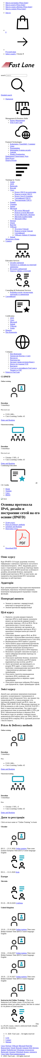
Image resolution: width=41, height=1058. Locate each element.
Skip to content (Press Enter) (15, 9)
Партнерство (15, 360)
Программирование (17, 1054)
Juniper (12, 206)
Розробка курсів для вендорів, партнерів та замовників (21, 293)
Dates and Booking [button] (8, 420)
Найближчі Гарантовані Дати (16, 156)
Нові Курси (9, 158)
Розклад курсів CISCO (23, 194)
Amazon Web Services (30, 1048)
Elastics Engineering (17, 154)
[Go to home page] (18, 73)
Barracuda (13, 186)
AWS (12, 184)
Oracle (12, 223)
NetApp (13, 221)
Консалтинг (5, 1048)
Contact (8, 1040)
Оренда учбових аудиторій (20, 271)
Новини (8, 330)
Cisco (12, 190)
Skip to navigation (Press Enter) (16, 3)
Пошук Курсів (11, 160)
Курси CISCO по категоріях (25, 192)
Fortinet (13, 202)
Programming (15, 148)
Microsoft (13, 208)
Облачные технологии (25, 1050)
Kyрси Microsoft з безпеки (25, 215)
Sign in (8, 13)
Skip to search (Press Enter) (15, 5)
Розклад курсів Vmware (24, 231)
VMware (13, 227)
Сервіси (8, 241)
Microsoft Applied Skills (23, 217)
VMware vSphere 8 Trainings (25, 235)
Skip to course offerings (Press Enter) (18, 7)
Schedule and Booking (13, 527)
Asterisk (13, 152)
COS (7, 1038)
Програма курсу (11, 529)
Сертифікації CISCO (23, 198)
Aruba (12, 182)
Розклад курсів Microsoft (24, 213)
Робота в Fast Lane (12, 372)
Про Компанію (11, 332)
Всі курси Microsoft (22, 210)
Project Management (17, 120)
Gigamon (13, 204)
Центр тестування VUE (19, 364)
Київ (17, 872)
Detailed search (6, 95)
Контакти (13, 366)
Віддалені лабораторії (18, 269)
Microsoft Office (21, 219)
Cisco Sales (5, 1054)
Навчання (9, 99)
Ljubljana (19, 903)
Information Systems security (20, 150)
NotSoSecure (11, 1050)
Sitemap (8, 1042)
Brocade (13, 188)
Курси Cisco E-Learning (24, 196)
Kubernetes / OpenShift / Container (22, 144)
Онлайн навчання (17, 263)
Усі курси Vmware (22, 229)
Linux (12, 146)
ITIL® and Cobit (16, 122)
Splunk (12, 237)
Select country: (10, 54)
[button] (20, 54)
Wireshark (19, 1052)
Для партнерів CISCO (23, 200)
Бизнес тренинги (30, 1052)
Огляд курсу (10, 523)
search (3, 75)
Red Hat (13, 225)
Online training (21, 848)
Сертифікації (20, 233)
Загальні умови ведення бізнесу (22, 362)
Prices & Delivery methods (15, 525)
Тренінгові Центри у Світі (20, 356)
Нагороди (14, 358)
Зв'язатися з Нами (12, 239)
